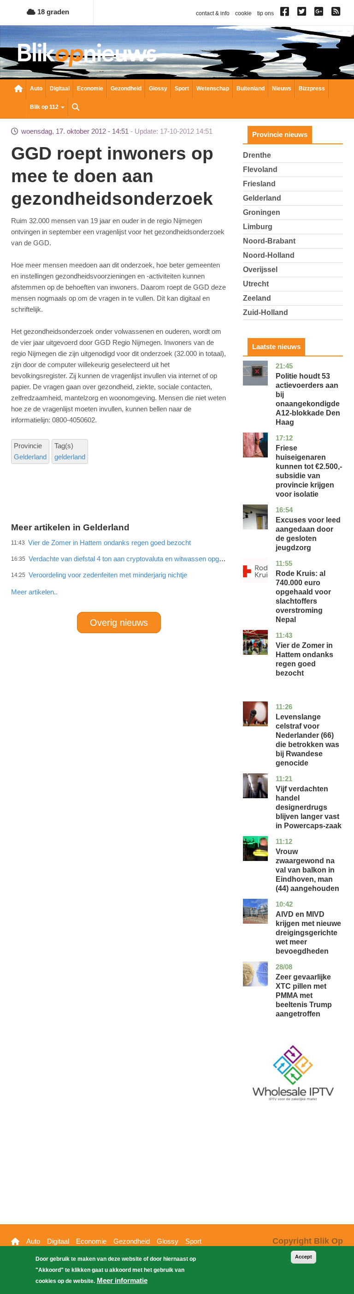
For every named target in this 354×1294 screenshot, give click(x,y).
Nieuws (281, 88)
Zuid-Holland (265, 312)
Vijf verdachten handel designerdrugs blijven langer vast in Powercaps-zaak (309, 807)
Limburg (257, 227)
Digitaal (60, 88)
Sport (182, 88)
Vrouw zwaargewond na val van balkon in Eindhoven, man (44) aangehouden (307, 870)
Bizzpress (312, 88)
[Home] (87, 54)
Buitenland (250, 88)
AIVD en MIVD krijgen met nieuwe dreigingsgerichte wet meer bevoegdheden (308, 932)
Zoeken (76, 108)
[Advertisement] (179, 571)
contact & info (213, 13)
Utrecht (256, 284)
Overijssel (260, 269)
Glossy (158, 88)
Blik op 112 (45, 107)
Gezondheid (126, 88)
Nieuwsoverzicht (18, 89)
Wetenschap (212, 88)
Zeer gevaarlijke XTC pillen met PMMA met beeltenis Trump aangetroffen (304, 995)
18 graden (52, 12)
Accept (303, 1256)
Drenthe (257, 155)
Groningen (261, 212)
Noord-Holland (269, 255)
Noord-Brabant (269, 241)
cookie (243, 13)
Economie (90, 88)
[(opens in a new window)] (286, 13)
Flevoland (260, 169)
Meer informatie (122, 1280)
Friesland (259, 184)
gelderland (69, 457)
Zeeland (257, 298)
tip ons (265, 13)
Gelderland (30, 457)
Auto (36, 88)
